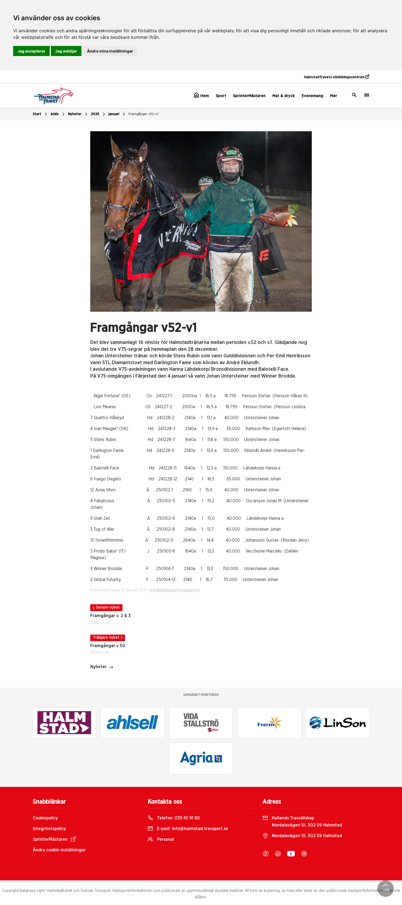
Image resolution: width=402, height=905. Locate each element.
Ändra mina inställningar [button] (110, 51)
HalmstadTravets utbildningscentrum (334, 77)
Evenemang (312, 96)
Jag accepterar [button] (31, 51)
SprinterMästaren (249, 96)
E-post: (192, 829)
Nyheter (74, 114)
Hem (204, 96)
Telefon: (178, 818)
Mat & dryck (283, 96)
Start (37, 114)
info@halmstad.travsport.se (174, 590)
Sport (221, 96)
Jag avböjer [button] (66, 51)
